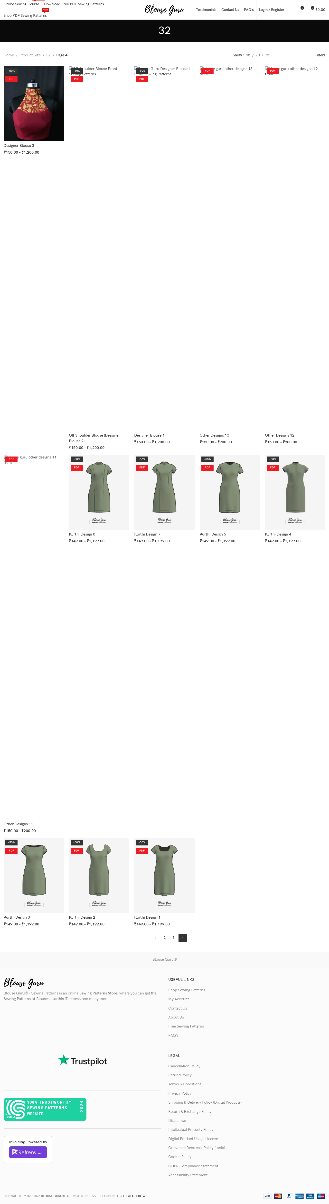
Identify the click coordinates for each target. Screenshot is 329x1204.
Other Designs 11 (18, 824)
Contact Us (177, 1008)
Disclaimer (177, 1120)
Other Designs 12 (279, 435)
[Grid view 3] (281, 55)
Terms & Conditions (184, 1084)
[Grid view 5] (299, 55)
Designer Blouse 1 (149, 435)
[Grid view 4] (290, 55)
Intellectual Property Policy (190, 1129)
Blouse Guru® (164, 959)
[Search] (291, 10)
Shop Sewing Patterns (186, 990)
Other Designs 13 (214, 435)
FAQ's (173, 1035)
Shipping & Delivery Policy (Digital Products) (205, 1102)
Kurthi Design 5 (213, 534)
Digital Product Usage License (193, 1139)
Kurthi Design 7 (147, 534)
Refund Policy (180, 1075)
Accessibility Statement (187, 1175)
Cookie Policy (179, 1157)
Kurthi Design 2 (82, 917)
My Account (178, 999)
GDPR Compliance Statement (193, 1166)
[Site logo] (164, 9)
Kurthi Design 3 (17, 917)
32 (48, 55)
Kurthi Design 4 (278, 534)
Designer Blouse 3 (19, 145)
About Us (176, 1017)
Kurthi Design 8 (82, 534)
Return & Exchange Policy (189, 1111)
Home (9, 55)
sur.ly (11, 1117)
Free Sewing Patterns (186, 1026)
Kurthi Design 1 (147, 917)
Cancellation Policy (184, 1066)
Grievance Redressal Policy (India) (196, 1148)
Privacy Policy (180, 1093)
